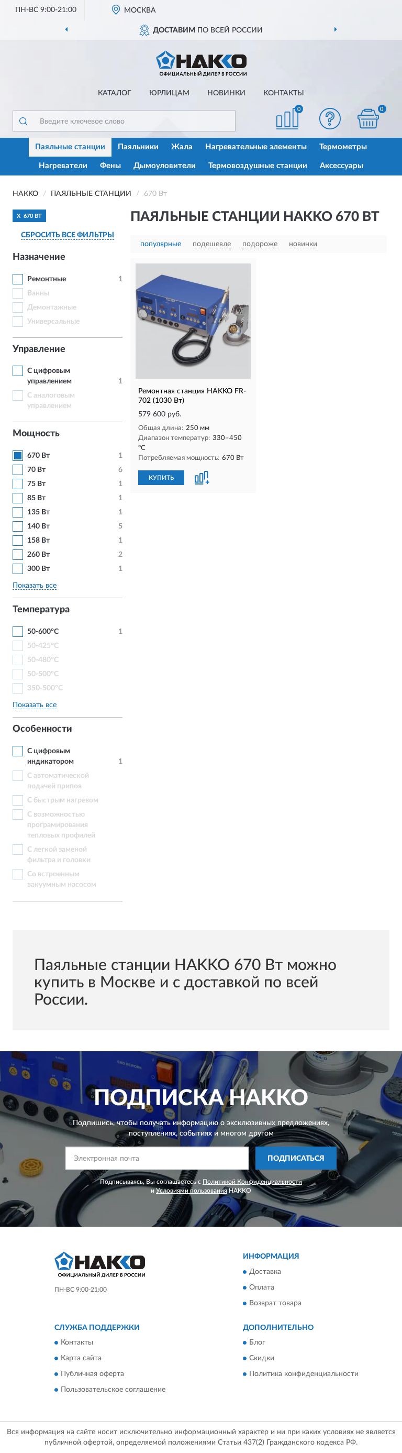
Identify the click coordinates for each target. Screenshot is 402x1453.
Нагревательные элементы (256, 147)
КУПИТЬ (161, 478)
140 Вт (38, 526)
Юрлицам (169, 93)
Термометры (343, 147)
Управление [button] (39, 349)
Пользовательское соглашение (113, 1390)
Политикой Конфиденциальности (252, 1182)
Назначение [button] (39, 257)
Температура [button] (41, 609)
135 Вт (38, 512)
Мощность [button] (36, 433)
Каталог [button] (114, 93)
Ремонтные (46, 279)
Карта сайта (81, 1358)
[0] (368, 118)
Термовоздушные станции (257, 166)
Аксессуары (341, 166)
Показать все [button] (35, 585)
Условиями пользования (191, 1190)
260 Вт (38, 554)
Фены (110, 166)
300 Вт (38, 569)
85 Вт (36, 498)
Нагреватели (63, 166)
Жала (182, 147)
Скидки (261, 1358)
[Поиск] (23, 121)
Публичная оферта (92, 1374)
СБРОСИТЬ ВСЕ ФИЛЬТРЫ (67, 235)
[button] (330, 118)
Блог (257, 1343)
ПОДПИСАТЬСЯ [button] (296, 1158)
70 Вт (36, 470)
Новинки (226, 93)
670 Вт (38, 455)
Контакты (283, 93)
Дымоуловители (164, 166)
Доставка (265, 1271)
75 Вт (36, 484)
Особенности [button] (42, 729)
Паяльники (138, 147)
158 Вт (38, 540)
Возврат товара (275, 1303)
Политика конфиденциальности (304, 1374)
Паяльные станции (70, 147)
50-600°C (43, 631)
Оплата (261, 1287)
